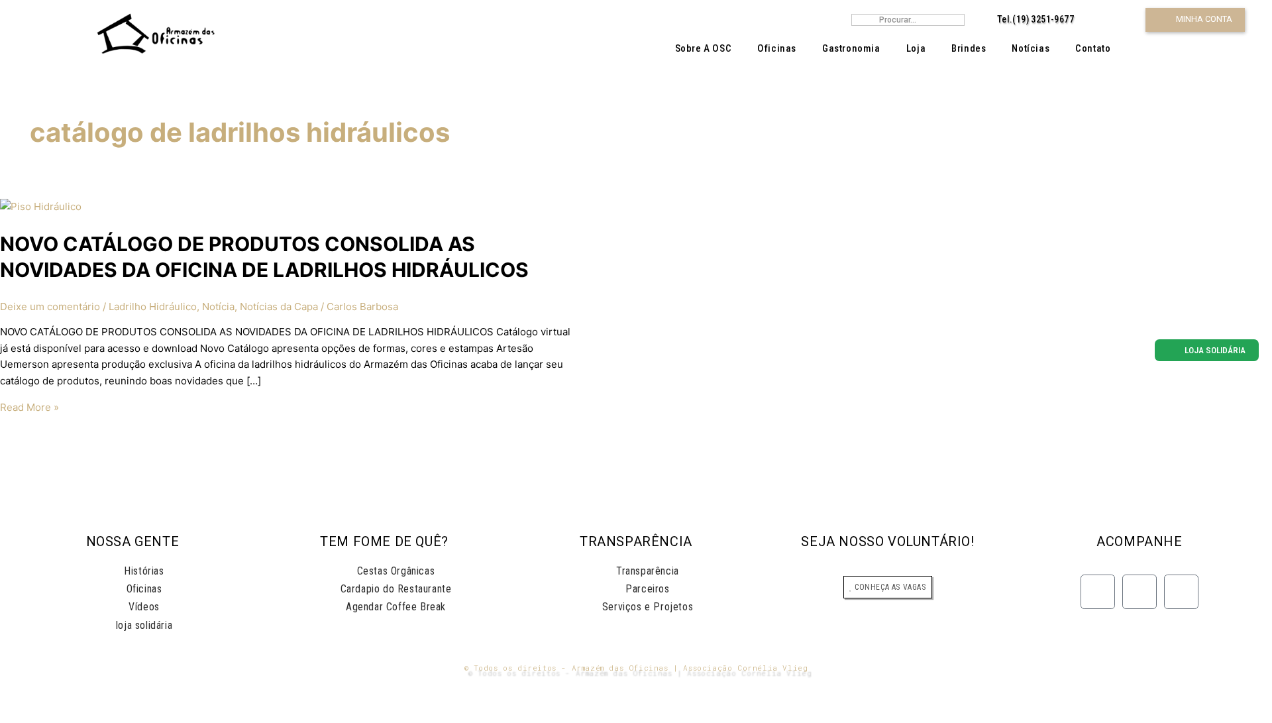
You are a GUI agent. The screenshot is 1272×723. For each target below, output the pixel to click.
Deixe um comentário (50, 306)
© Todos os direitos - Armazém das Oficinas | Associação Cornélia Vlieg (636, 668)
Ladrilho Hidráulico (153, 306)
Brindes (968, 48)
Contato (1092, 48)
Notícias (1030, 48)
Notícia (218, 306)
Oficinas (776, 48)
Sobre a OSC (703, 48)
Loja (916, 48)
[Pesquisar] (957, 20)
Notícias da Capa (279, 306)
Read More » (29, 407)
